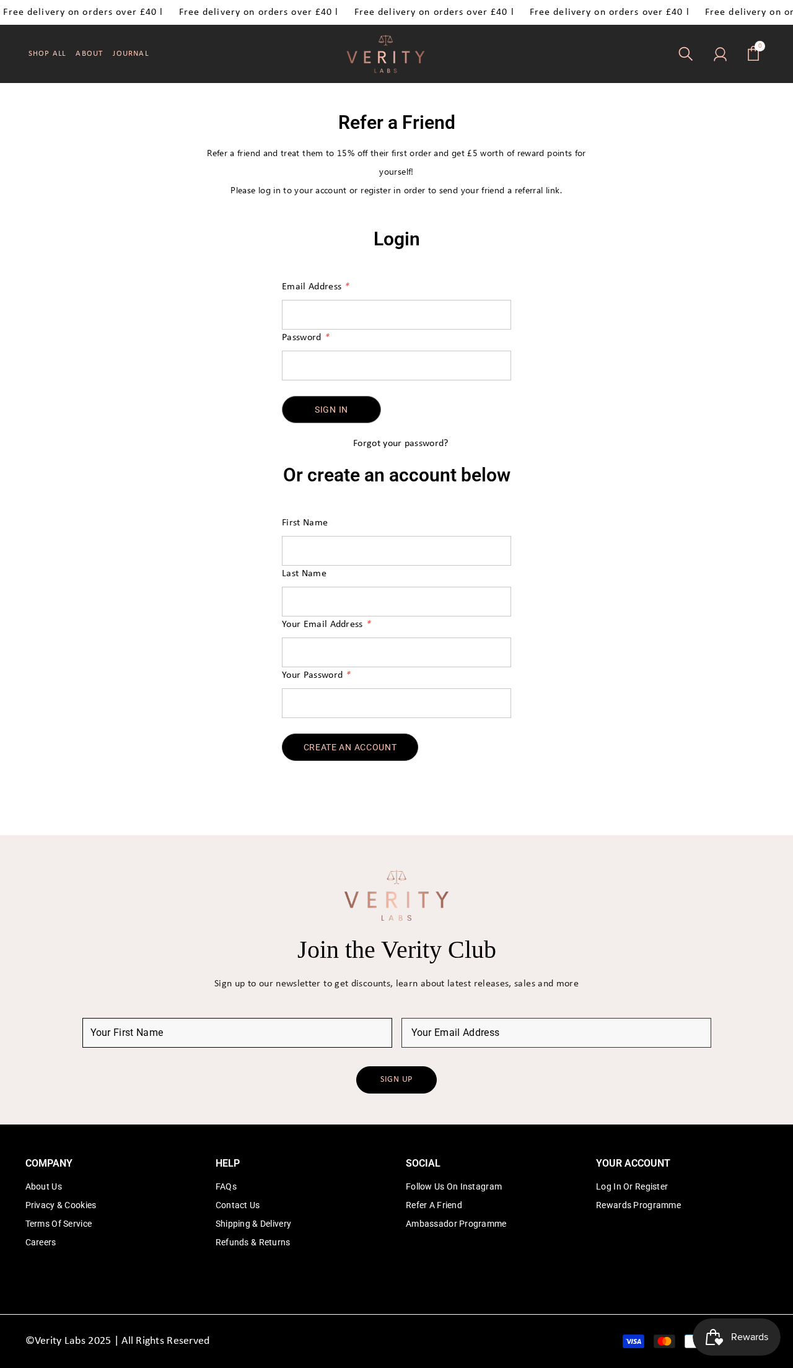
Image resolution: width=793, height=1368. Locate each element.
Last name (304, 574)
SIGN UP (396, 1079)
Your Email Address (326, 624)
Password (305, 338)
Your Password (316, 675)
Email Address (315, 287)
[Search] (685, 54)
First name (305, 523)
